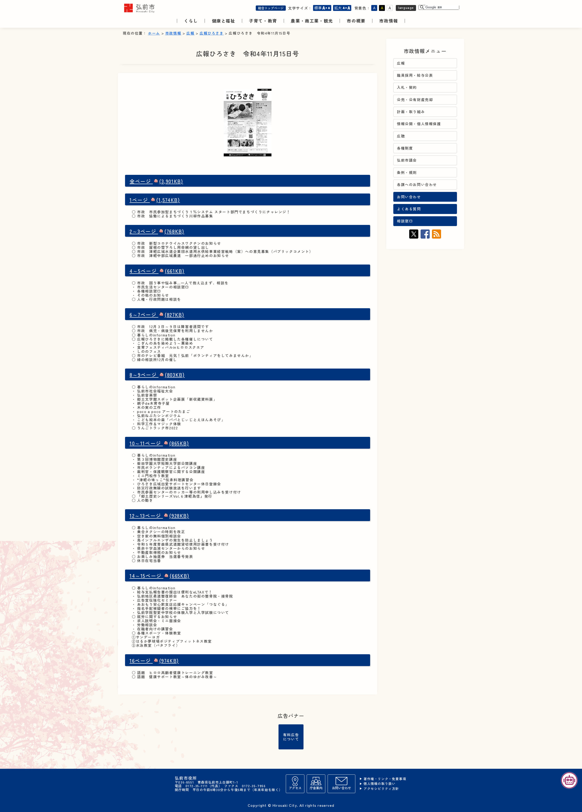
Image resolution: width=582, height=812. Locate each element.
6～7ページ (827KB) (157, 314)
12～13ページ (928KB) (159, 515)
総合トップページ (270, 7)
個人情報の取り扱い (379, 784)
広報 (190, 33)
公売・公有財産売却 (415, 99)
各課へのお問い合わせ (417, 184)
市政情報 (173, 33)
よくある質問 (409, 208)
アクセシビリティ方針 (381, 789)
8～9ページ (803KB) (157, 374)
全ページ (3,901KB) (156, 181)
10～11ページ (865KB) (159, 443)
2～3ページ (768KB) (157, 231)
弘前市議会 (407, 160)
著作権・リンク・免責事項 (385, 779)
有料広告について (291, 736)
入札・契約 (407, 87)
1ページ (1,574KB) (155, 199)
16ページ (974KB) (154, 660)
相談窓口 (405, 221)
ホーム (154, 33)
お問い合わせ (409, 196)
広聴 (401, 136)
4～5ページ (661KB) (157, 270)
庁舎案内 (316, 787)
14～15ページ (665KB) (160, 575)
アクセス (295, 787)
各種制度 (405, 148)
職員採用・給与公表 (415, 75)
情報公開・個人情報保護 (419, 123)
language (406, 7)
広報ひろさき (212, 33)
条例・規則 (407, 172)
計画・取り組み (411, 111)
